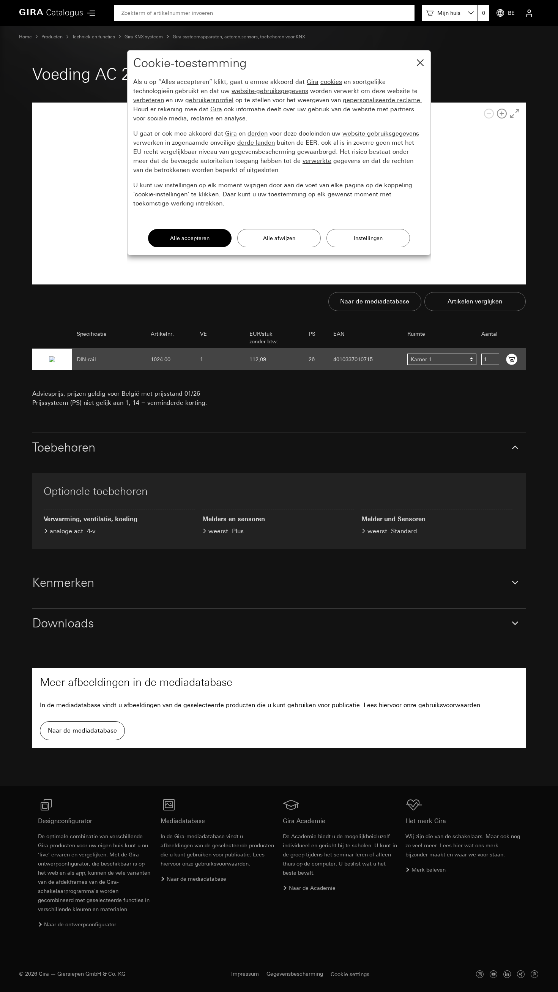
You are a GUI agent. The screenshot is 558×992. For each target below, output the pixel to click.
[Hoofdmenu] (89, 13)
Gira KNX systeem (144, 36)
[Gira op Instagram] (479, 974)
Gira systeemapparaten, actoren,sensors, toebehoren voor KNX (239, 36)
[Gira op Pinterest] (534, 974)
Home (25, 36)
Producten (52, 36)
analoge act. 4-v (72, 531)
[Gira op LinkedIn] (507, 974)
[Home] (51, 13)
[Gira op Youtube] (493, 974)
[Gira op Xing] (520, 974)
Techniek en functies (93, 36)
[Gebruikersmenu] (529, 13)
